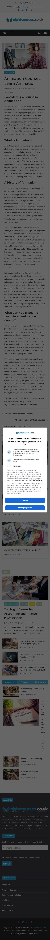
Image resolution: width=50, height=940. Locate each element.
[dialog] (25, 470)
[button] (25, 466)
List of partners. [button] (36, 480)
